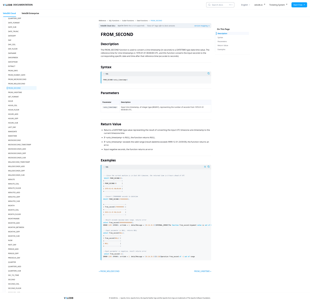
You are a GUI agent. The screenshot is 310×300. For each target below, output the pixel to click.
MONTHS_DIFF (14, 231)
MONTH (11, 205)
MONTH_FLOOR (14, 214)
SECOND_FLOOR (14, 288)
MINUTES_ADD (14, 192)
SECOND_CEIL (13, 284)
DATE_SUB (12, 27)
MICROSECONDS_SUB (17, 157)
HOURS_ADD (13, 114)
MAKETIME (12, 136)
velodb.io (258, 5)
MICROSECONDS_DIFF (17, 153)
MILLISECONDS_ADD (16, 166)
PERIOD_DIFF (13, 253)
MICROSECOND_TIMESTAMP (19, 144)
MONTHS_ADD (14, 223)
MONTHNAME (13, 218)
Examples (221, 49)
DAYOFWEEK (13, 57)
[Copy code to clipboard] (208, 73)
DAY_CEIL (12, 44)
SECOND (11, 279)
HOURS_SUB (13, 123)
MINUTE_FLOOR (14, 188)
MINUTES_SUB (14, 201)
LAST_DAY (12, 127)
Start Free (297, 5)
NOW (10, 240)
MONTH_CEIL (13, 210)
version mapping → (202, 26)
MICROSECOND (14, 140)
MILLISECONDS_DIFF (16, 171)
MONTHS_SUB (13, 236)
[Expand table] (208, 100)
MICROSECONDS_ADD (17, 149)
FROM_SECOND (14, 88)
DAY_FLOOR (12, 49)
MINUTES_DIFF (14, 197)
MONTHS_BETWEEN (16, 227)
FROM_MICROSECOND (17, 79)
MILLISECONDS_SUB (16, 175)
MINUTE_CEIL (13, 184)
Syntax (220, 37)
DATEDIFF (12, 36)
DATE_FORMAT (14, 23)
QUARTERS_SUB (14, 271)
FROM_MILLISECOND (16, 83)
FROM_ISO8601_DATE (16, 75)
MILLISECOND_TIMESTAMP (19, 162)
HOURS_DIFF (13, 118)
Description (222, 33)
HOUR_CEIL (12, 105)
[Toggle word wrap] (205, 167)
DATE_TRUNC (13, 31)
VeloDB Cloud (9, 13)
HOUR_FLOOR (13, 110)
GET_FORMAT (13, 97)
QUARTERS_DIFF (14, 18)
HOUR (10, 101)
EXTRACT (11, 66)
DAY (9, 40)
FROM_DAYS (13, 70)
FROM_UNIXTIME (15, 92)
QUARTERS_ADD (14, 266)
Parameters (222, 41)
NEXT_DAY (12, 245)
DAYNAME (12, 53)
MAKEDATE (12, 131)
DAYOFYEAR (13, 62)
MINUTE (11, 179)
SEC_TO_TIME (13, 275)
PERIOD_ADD (13, 249)
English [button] (244, 5)
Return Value (223, 45)
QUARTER (12, 262)
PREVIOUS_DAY (14, 258)
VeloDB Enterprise (30, 13)
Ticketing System (277, 5)
